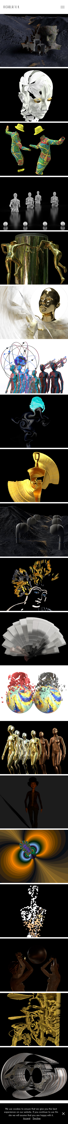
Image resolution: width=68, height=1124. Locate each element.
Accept (26, 1118)
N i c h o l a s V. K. (11, 7)
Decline (37, 1118)
